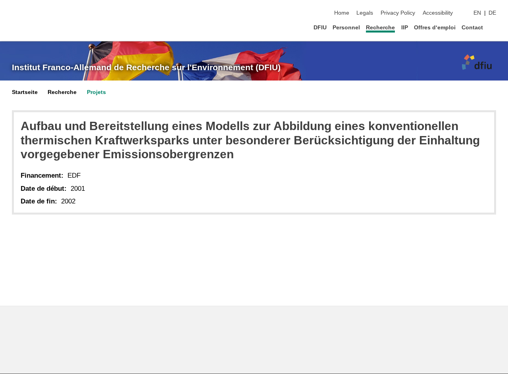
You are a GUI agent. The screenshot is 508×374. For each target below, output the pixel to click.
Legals (364, 13)
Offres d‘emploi (435, 28)
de (492, 13)
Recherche (380, 28)
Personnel (346, 28)
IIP (404, 28)
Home (341, 13)
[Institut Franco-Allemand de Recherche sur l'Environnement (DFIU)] (475, 63)
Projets (96, 92)
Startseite (25, 92)
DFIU (320, 28)
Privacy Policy (398, 13)
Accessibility (438, 13)
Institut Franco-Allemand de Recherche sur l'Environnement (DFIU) (146, 67)
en (477, 13)
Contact (472, 28)
